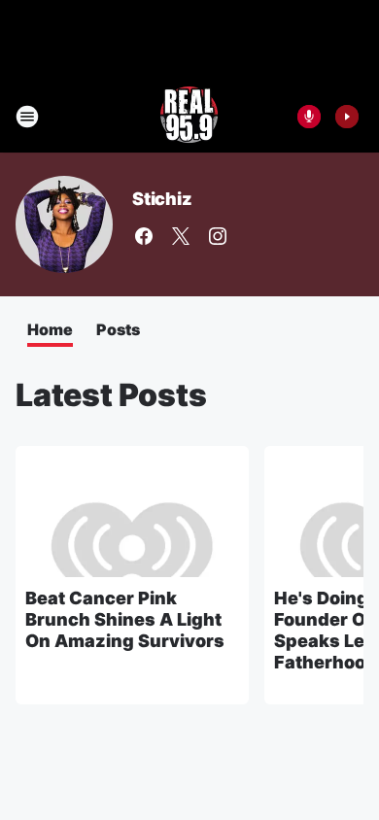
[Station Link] (189, 116)
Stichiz (162, 198)
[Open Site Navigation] (27, 116)
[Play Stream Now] (347, 116)
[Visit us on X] (180, 236)
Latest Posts (111, 395)
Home (50, 329)
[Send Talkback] (309, 116)
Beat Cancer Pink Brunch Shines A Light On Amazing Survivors (124, 619)
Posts (118, 329)
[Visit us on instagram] (217, 236)
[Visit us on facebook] (143, 236)
